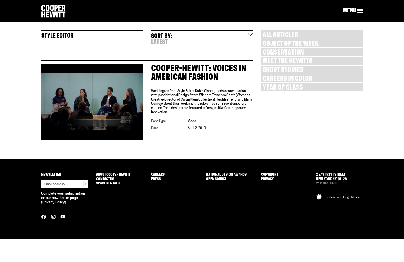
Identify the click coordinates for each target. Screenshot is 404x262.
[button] (353, 11)
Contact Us (105, 179)
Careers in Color (287, 79)
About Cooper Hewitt (113, 174)
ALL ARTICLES (280, 35)
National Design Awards (226, 174)
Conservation (283, 53)
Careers (158, 174)
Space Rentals (108, 183)
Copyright (269, 174)
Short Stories (283, 70)
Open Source (216, 179)
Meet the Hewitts (287, 62)
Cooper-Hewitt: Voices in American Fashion (198, 73)
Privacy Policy (53, 202)
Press (156, 179)
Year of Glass (283, 88)
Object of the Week (291, 44)
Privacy (267, 179)
